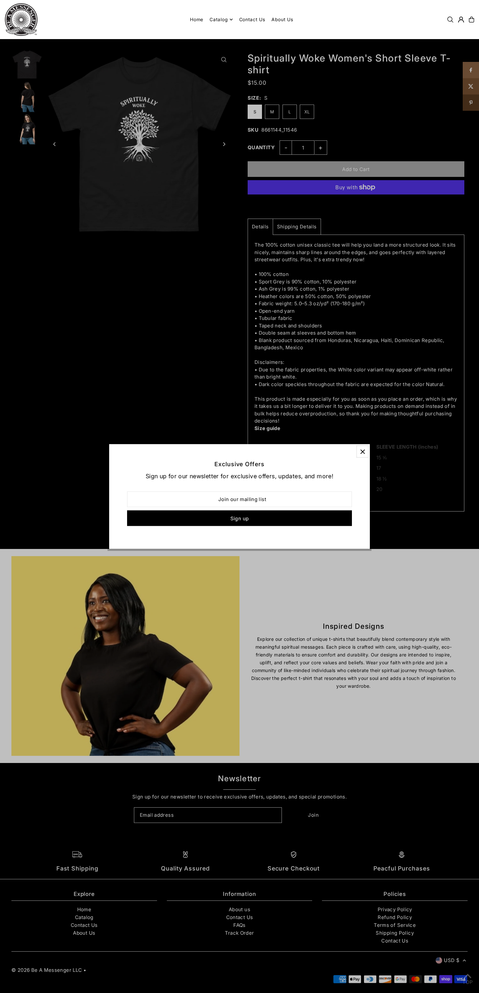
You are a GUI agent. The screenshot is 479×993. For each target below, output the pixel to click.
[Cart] (471, 19)
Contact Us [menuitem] (252, 19)
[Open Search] (450, 19)
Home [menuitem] (196, 19)
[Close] (362, 451)
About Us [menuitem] (282, 19)
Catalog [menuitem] (219, 19)
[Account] (461, 19)
